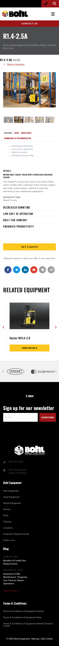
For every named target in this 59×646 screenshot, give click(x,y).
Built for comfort (15, 220)
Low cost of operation (18, 214)
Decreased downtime (16, 207)
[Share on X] (16, 269)
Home (6, 45)
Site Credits (47, 638)
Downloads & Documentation (17, 138)
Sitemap (35, 638)
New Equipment (19, 45)
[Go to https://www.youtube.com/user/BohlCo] (29, 396)
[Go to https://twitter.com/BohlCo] (32, 396)
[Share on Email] (33, 269)
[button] (29, 23)
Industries (26, 133)
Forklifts (34, 45)
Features (8, 133)
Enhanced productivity (18, 226)
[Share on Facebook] (7, 269)
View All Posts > (11, 591)
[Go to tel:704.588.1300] (29, 462)
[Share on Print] (42, 269)
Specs (16, 133)
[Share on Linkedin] (25, 269)
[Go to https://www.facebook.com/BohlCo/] (26, 396)
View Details (29, 348)
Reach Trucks (47, 45)
